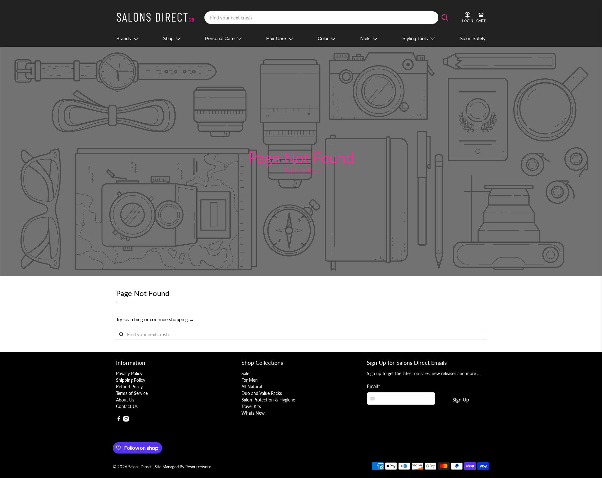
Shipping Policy (130, 380)
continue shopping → (172, 319)
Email (373, 386)
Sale (245, 373)
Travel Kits (251, 406)
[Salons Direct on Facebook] (119, 419)
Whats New (253, 413)
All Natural (251, 386)
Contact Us (127, 406)
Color (323, 38)
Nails (365, 38)
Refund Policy (129, 386)
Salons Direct (140, 467)
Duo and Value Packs (261, 393)
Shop (168, 38)
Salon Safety (473, 38)
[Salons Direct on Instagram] (126, 419)
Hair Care (276, 38)
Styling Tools (415, 38)
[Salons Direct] (155, 17)
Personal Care (220, 38)
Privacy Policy (129, 373)
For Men (249, 380)
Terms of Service (132, 393)
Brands (123, 38)
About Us (125, 399)
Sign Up (460, 399)
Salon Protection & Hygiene (268, 399)
